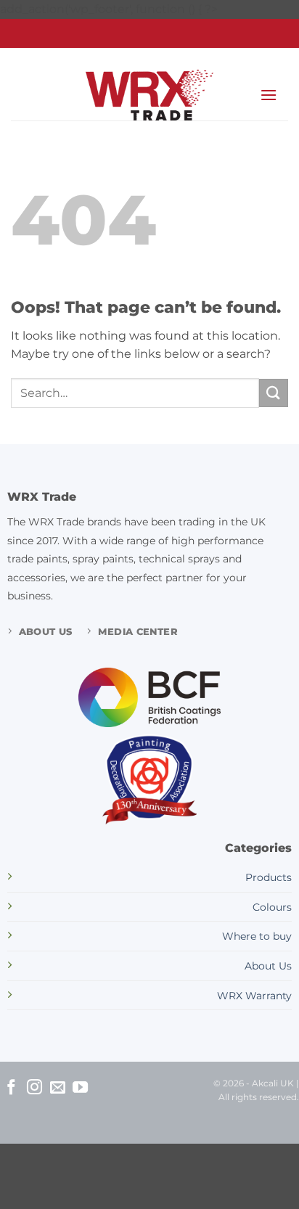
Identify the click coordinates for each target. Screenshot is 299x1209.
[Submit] (273, 393)
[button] (268, 94)
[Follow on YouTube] (80, 1088)
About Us (268, 965)
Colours (272, 907)
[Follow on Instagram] (34, 1088)
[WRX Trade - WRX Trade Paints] (149, 95)
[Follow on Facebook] (11, 1088)
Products (268, 877)
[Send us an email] (57, 1088)
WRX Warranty (254, 995)
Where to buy (257, 936)
